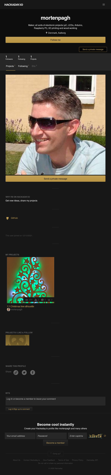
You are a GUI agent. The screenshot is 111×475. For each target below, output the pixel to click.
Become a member (55, 442)
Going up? (56, 453)
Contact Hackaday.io (32, 460)
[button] (103, 4)
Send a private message (93, 49)
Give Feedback (49, 460)
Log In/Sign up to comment (19, 409)
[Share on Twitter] (24, 371)
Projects (10, 66)
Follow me (55, 39)
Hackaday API (92, 460)
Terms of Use (63, 460)
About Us (16, 460)
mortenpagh (16, 309)
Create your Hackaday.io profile (39, 428)
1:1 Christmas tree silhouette (20, 306)
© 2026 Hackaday (55, 468)
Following (23, 66)
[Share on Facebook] (33, 371)
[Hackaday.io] (14, 4)
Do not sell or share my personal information (55, 463)
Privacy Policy (77, 460)
